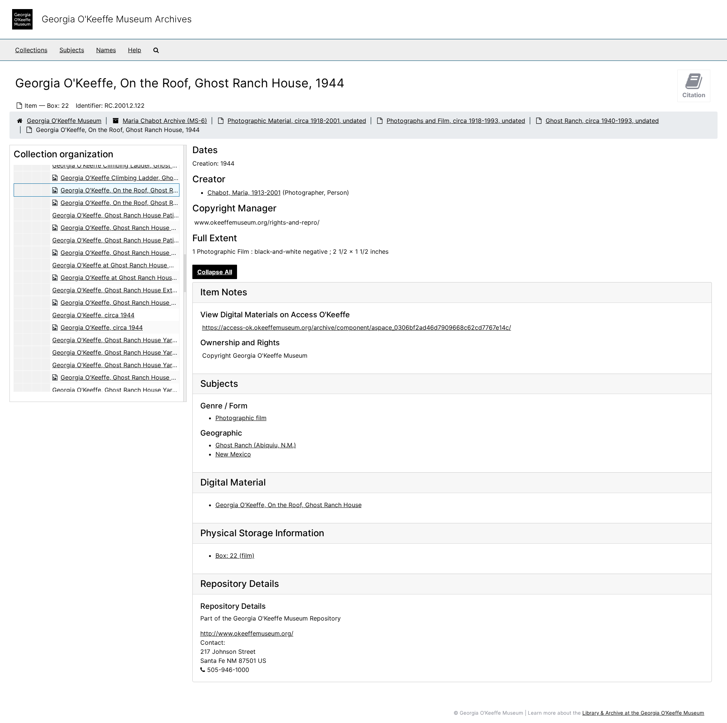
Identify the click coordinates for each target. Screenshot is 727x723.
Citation (693, 95)
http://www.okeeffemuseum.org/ (246, 633)
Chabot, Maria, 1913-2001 (244, 192)
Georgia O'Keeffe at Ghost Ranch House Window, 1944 (130, 265)
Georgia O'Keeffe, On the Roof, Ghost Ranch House (288, 505)
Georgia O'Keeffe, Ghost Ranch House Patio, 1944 (123, 215)
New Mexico (233, 454)
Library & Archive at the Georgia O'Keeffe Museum (643, 713)
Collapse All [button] (214, 272)
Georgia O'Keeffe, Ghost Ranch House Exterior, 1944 (127, 290)
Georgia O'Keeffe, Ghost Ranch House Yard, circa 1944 (130, 340)
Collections (31, 50)
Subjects (71, 50)
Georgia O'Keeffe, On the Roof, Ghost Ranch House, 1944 (142, 190)
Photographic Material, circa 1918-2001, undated (297, 120)
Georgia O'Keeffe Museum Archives (117, 19)
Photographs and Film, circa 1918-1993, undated (456, 120)
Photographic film (241, 418)
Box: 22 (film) (234, 555)
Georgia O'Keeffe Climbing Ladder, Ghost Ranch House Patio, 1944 (148, 165)
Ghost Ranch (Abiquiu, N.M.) (255, 445)
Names (106, 50)
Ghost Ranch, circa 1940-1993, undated (602, 120)
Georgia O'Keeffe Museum (64, 120)
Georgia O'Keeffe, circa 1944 (93, 315)
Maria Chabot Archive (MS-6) (165, 120)
